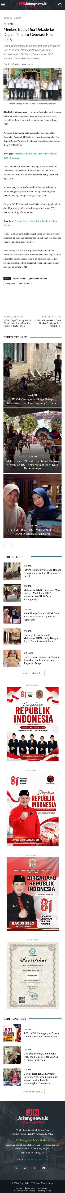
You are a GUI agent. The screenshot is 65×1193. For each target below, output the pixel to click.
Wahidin (16, 64)
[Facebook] (25, 299)
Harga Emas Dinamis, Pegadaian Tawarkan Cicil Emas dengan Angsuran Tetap (41, 660)
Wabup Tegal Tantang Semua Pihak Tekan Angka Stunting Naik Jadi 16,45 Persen (17, 323)
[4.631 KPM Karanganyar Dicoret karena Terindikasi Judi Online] (12, 1033)
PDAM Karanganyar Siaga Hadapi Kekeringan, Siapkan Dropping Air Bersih (32, 401)
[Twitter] (34, 1168)
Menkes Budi (24, 283)
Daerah (17, 17)
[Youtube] (43, 1168)
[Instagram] (16, 1168)
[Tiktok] (25, 1168)
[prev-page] (5, 545)
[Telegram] (41, 299)
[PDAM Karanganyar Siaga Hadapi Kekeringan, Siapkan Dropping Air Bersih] (32, 375)
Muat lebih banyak (31, 673)
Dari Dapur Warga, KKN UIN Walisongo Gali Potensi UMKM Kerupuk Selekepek (41, 1056)
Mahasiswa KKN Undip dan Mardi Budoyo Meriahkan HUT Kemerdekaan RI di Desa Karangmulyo (32, 464)
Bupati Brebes (19, 278)
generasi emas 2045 (38, 278)
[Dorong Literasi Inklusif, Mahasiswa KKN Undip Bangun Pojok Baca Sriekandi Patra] (12, 636)
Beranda (7, 17)
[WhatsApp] (17, 299)
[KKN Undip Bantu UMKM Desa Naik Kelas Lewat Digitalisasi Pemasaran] (32, 506)
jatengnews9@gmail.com (36, 1159)
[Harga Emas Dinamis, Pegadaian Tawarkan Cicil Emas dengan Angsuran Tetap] (12, 658)
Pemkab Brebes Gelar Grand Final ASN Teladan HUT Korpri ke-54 (48, 323)
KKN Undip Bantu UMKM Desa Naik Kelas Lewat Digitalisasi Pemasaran (32, 531)
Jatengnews (10, 283)
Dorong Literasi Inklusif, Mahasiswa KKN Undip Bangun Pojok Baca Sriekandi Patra (41, 638)
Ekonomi (28, 653)
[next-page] (11, 545)
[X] (33, 299)
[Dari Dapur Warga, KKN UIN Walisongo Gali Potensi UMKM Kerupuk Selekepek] (12, 1055)
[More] (50, 299)
